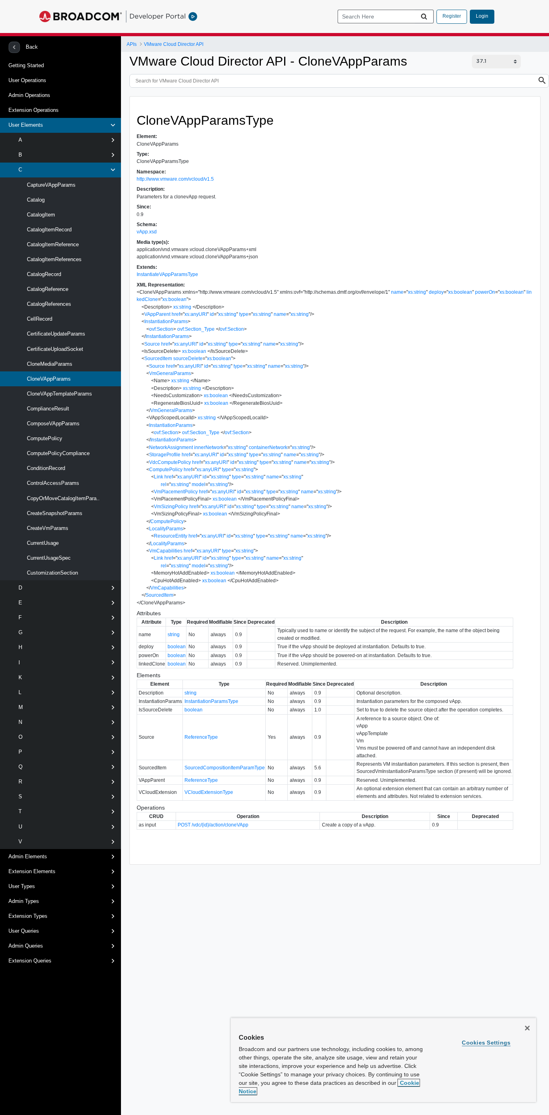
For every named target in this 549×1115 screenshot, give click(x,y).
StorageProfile (164, 455)
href (176, 314)
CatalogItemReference (52, 244)
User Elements (25, 125)
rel (163, 484)
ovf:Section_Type (196, 329)
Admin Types (23, 901)
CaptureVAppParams (50, 185)
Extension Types (27, 916)
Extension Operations (33, 110)
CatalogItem (40, 215)
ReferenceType (201, 737)
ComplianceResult (47, 409)
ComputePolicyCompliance (57, 453)
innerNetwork (208, 447)
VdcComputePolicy (170, 462)
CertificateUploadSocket (54, 349)
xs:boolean (460, 292)
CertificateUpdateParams (55, 334)
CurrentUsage (42, 543)
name (397, 292)
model (198, 484)
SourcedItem (158, 358)
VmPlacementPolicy (176, 492)
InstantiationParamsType (211, 701)
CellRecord (38, 319)
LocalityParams (166, 529)
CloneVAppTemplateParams (58, 394)
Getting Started (26, 65)
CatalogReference (46, 289)
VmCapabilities (165, 551)
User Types (21, 886)
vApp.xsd (147, 232)
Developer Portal (157, 16)
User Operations (27, 80)
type (243, 314)
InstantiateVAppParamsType (167, 274)
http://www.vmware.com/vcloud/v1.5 (175, 179)
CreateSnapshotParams (53, 513)
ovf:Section (161, 329)
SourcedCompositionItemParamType (224, 768)
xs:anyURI (195, 314)
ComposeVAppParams (52, 423)
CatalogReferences (48, 304)
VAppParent (157, 314)
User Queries (23, 931)
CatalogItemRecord (48, 230)
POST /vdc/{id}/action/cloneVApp (213, 825)
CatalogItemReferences (53, 259)
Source (152, 344)
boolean (177, 646)
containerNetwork (268, 447)
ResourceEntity (170, 536)
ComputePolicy (43, 438)
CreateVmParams (46, 528)
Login (482, 16)
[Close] (527, 1028)
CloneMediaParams (48, 364)
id (212, 314)
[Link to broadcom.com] (80, 16)
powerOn (485, 292)
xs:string (417, 292)
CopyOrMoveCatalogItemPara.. (62, 498)
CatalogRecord (43, 274)
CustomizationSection (51, 573)
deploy (436, 292)
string (174, 634)
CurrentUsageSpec (48, 558)
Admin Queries (25, 946)
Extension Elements (31, 871)
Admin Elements (27, 856)
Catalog (35, 200)
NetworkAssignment (171, 447)
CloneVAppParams (48, 379)
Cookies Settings (486, 1042)
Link (158, 477)
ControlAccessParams (52, 483)
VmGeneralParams (170, 373)
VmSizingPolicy (171, 506)
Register (451, 16)
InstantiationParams (166, 321)
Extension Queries (29, 961)
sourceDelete (188, 358)
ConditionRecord (45, 468)
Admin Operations (29, 95)
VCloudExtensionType (208, 792)
